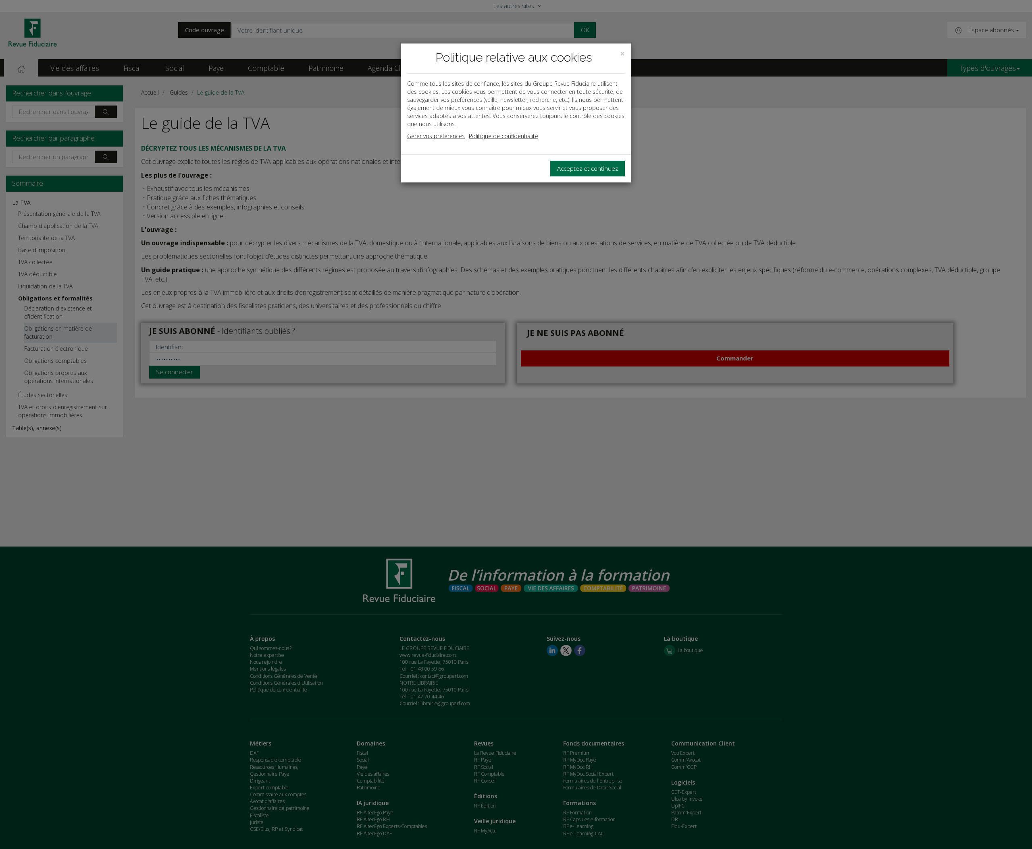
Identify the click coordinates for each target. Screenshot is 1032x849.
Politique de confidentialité (503, 136)
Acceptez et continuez (587, 168)
